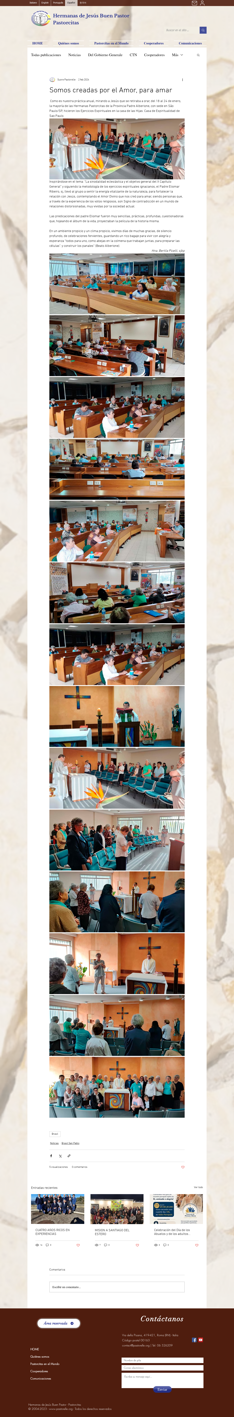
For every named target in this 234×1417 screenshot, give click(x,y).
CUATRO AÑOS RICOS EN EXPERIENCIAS (52, 1232)
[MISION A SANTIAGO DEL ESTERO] (117, 1209)
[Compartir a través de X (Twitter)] (60, 1156)
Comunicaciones (40, 1378)
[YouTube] (200, 1340)
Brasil (55, 1134)
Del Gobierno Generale (105, 54)
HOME (34, 1349)
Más (175, 54)
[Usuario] (202, 3)
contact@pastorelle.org (136, 1345)
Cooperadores (154, 54)
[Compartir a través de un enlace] (69, 1156)
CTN (133, 54)
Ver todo (198, 1187)
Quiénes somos (39, 1356)
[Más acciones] (182, 80)
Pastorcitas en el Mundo (44, 1364)
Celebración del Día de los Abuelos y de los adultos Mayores (172, 1232)
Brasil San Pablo (70, 1143)
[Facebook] (194, 1340)
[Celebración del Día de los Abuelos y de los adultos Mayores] (176, 1209)
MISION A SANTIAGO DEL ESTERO (112, 1232)
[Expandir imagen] (117, 283)
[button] (198, 54)
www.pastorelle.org (61, 1409)
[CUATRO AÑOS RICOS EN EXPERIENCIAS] (57, 1209)
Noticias (74, 54)
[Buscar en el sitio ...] (203, 30)
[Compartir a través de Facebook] (51, 1156)
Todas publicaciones (46, 54)
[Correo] (194, 3)
